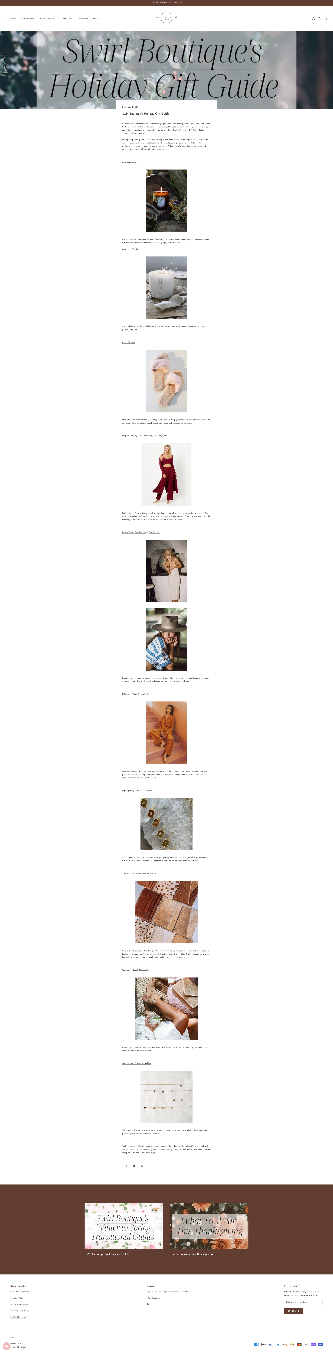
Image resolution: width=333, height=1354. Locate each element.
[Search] (319, 18)
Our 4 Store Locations (19, 1291)
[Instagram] (148, 1304)
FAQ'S (96, 18)
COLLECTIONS (66, 18)
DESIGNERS (83, 18)
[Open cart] (325, 18)
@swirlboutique (153, 1298)
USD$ (12, 1337)
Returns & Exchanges (19, 1304)
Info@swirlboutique (18, 1317)
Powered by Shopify (18, 1347)
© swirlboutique (15, 1343)
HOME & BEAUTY (46, 18)
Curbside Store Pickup (19, 1310)
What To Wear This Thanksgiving (193, 1254)
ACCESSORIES (28, 18)
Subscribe (293, 1311)
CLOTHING (11, 18)
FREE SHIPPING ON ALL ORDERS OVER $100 (166, 3)
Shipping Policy (17, 1298)
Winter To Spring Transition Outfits (108, 1254)
